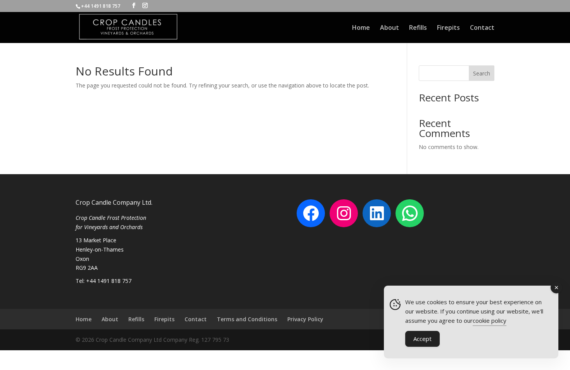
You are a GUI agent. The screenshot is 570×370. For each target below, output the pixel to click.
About (389, 28)
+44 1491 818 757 (101, 6)
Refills (418, 28)
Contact (482, 28)
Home (361, 28)
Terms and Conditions (247, 319)
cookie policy (489, 320)
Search (481, 73)
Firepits (448, 28)
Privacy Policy (305, 319)
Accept (422, 339)
